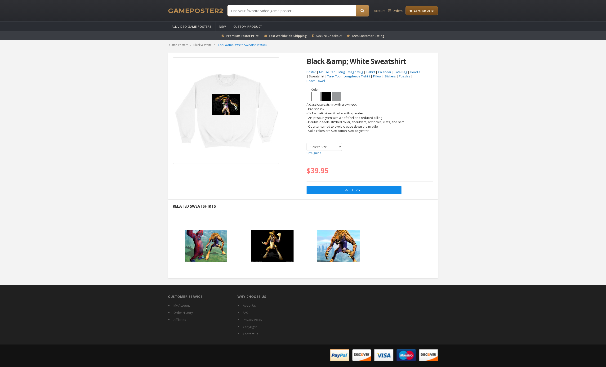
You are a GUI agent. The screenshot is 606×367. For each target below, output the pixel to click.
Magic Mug (355, 72)
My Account (182, 305)
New (222, 26)
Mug (342, 72)
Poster (311, 72)
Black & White (202, 45)
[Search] (362, 10)
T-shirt (370, 72)
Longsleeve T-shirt (357, 76)
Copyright (250, 327)
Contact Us (250, 334)
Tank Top (334, 76)
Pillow (377, 76)
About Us (249, 305)
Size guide (314, 153)
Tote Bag (400, 72)
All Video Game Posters (192, 26)
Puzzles (404, 76)
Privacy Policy (252, 320)
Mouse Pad (327, 72)
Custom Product (247, 26)
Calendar (384, 72)
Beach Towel (316, 81)
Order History (183, 312)
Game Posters (178, 45)
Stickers (390, 76)
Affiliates (180, 320)
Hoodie (415, 72)
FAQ (246, 312)
